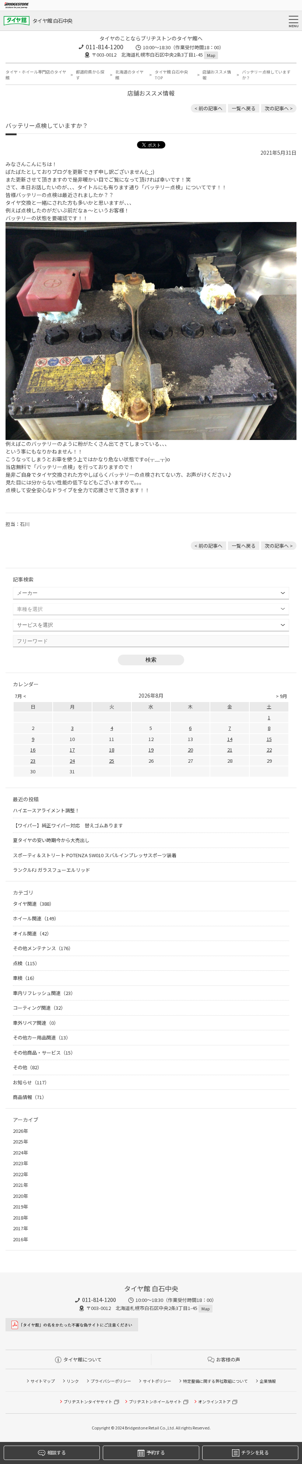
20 (190, 749)
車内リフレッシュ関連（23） (44, 992)
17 (72, 749)
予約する (156, 1452)
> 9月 (281, 695)
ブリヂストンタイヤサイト (88, 1401)
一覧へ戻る (244, 108)
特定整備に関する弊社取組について (215, 1381)
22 (269, 749)
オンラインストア (214, 1401)
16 (32, 749)
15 (269, 738)
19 (151, 749)
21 (229, 749)
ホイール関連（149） (36, 918)
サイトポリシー (157, 1381)
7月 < (20, 695)
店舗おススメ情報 (217, 75)
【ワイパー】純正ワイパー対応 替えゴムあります (68, 825)
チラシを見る (254, 1452)
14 (229, 738)
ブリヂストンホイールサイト (155, 1401)
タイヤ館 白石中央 (52, 20)
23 (32, 760)
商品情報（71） (30, 1096)
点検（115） (26, 963)
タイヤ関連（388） (33, 903)
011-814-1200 (104, 46)
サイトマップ (43, 1381)
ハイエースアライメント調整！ (46, 810)
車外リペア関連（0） (36, 1022)
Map (211, 55)
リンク (73, 1381)
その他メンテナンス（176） (43, 948)
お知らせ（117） (31, 1082)
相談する (56, 1452)
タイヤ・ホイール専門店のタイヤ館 (36, 75)
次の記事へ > (279, 108)
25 (111, 760)
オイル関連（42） (32, 933)
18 (111, 749)
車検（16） (25, 977)
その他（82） (27, 1067)
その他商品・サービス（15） (44, 1052)
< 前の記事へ (208, 108)
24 (72, 760)
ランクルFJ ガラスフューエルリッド (51, 869)
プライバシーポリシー (111, 1381)
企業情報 (268, 1381)
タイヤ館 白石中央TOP (171, 75)
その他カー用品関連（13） (42, 1037)
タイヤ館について (82, 1359)
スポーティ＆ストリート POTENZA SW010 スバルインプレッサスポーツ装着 (94, 855)
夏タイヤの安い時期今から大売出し (51, 840)
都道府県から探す (90, 75)
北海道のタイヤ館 (129, 75)
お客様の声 (228, 1359)
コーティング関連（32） (39, 1007)
